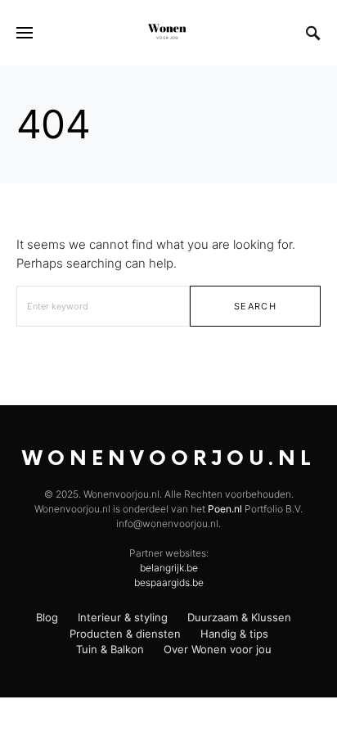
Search (255, 306)
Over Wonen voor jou (218, 649)
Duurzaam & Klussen (239, 617)
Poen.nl (225, 509)
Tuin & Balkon (110, 649)
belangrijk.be (169, 568)
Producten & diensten (125, 633)
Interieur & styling (123, 617)
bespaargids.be (169, 582)
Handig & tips (234, 633)
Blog (47, 617)
